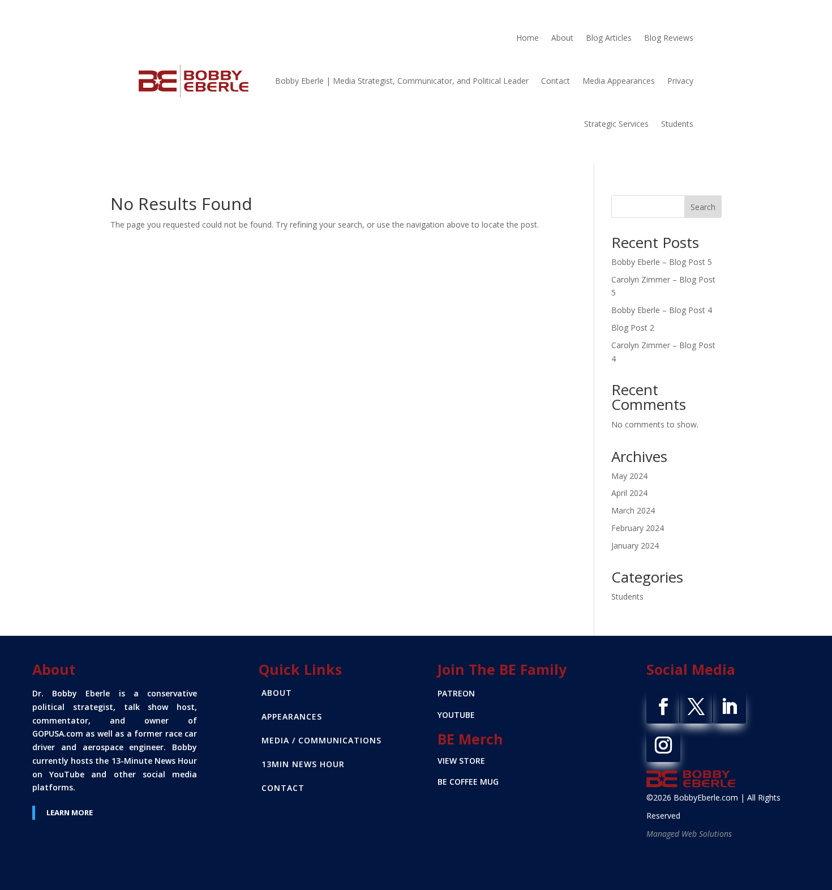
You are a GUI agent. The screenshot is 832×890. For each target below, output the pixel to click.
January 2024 (635, 545)
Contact (555, 80)
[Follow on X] (696, 707)
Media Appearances (618, 80)
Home (527, 37)
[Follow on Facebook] (663, 707)
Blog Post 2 (632, 327)
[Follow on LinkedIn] (729, 707)
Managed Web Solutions (689, 833)
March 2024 (633, 510)
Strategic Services (616, 123)
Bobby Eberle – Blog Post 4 (661, 310)
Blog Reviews (668, 37)
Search (703, 207)
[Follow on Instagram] (663, 745)
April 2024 (629, 492)
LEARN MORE (69, 812)
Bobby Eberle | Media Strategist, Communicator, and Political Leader (402, 80)
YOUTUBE (456, 714)
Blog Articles (609, 37)
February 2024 (637, 528)
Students (677, 123)
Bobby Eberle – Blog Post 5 (661, 261)
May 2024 (629, 475)
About (562, 37)
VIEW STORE (461, 760)
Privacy (680, 80)
